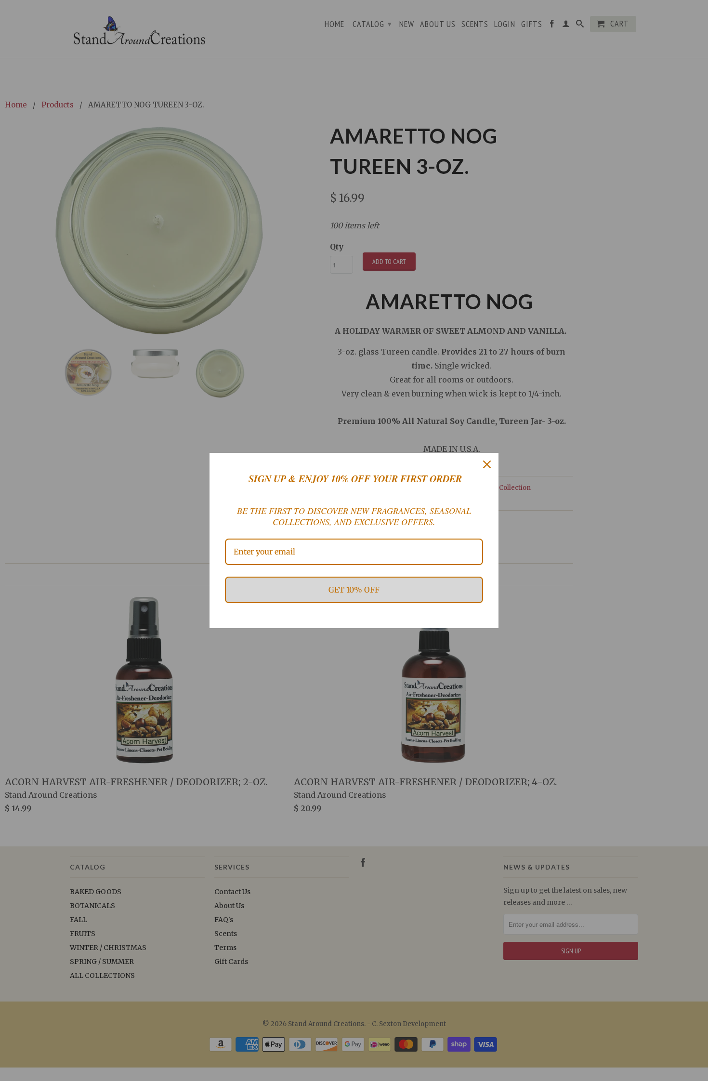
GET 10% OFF (354, 589)
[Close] (486, 464)
